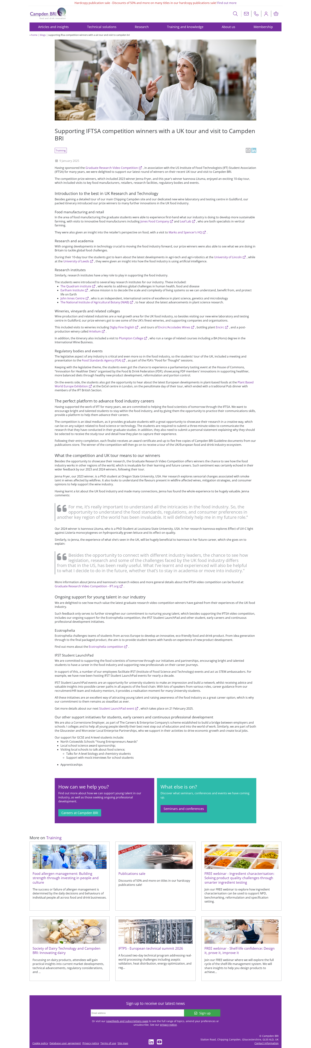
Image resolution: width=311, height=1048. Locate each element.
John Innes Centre (72, 298)
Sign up (205, 1013)
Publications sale (131, 873)
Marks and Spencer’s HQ (185, 232)
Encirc (220, 327)
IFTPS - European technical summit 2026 (150, 948)
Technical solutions (101, 27)
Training (61, 150)
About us (228, 27)
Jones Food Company (155, 221)
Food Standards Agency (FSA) (102, 360)
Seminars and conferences (184, 808)
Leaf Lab (186, 221)
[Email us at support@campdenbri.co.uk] (246, 14)
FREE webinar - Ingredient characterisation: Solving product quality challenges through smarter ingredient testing (239, 878)
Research (142, 27)
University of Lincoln (228, 257)
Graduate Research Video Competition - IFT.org (87, 586)
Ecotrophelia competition (106, 647)
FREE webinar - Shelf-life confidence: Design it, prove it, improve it (239, 950)
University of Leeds (76, 261)
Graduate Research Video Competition (112, 168)
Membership (263, 27)
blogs (43, 35)
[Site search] (235, 14)
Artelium (95, 331)
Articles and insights (53, 27)
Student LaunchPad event (117, 708)
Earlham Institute (72, 290)
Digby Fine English (122, 327)
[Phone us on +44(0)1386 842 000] (256, 14)
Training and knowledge (185, 27)
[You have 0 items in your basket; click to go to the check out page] (276, 14)
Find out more (226, 3)
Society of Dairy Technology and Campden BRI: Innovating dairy (66, 950)
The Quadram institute (76, 286)
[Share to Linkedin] (253, 150)
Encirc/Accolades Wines (174, 327)
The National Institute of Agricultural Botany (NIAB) (95, 302)
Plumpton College (131, 338)
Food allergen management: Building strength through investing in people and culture (66, 878)
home (34, 35)
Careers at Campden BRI (79, 813)
